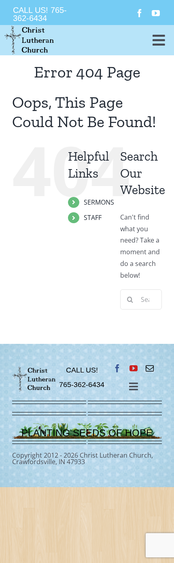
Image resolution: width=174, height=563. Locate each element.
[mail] (150, 368)
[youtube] (156, 13)
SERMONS (99, 202)
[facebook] (140, 13)
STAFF (93, 217)
